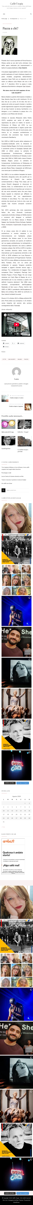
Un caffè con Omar (7, 483)
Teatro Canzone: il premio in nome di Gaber (14, 480)
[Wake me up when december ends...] (16, 518)
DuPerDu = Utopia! (23, 432)
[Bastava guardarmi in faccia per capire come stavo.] (16, 580)
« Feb (3, 827)
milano (20, 359)
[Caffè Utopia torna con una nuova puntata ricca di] (16, 734)
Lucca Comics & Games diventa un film (12, 476)
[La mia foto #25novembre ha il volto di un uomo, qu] (16, 642)
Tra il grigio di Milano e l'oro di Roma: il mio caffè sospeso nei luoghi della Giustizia (15, 468)
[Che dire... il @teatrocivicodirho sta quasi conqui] (16, 673)
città (4, 359)
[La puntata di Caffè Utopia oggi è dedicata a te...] (16, 549)
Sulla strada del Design (8, 432)
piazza (26, 359)
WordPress (16, 1202)
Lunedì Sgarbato (6, 448)
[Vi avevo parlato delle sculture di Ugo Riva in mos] (16, 704)
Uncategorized (7, 23)
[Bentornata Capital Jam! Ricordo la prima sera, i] (16, 765)
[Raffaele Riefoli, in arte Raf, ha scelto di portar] (16, 611)
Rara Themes (19, 1200)
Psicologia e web (6, 473)
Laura (5, 32)
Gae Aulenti (11, 359)
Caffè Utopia (16, 4)
